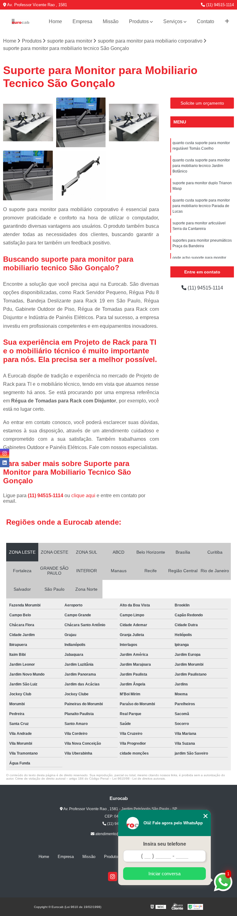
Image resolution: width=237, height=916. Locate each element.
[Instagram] (112, 876)
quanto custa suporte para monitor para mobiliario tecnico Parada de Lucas (201, 206)
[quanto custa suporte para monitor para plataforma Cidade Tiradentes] (28, 123)
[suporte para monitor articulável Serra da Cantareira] (81, 176)
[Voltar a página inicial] (20, 21)
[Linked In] (4, 462)
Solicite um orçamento (202, 103)
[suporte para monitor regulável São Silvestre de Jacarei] (28, 176)
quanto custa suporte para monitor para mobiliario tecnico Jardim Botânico (201, 165)
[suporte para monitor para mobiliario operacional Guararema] (81, 123)
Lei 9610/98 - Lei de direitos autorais (138, 778)
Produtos (139, 21)
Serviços (172, 21)
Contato (205, 21)
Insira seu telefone (164, 844)
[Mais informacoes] (227, 21)
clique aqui (83, 495)
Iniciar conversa (164, 873)
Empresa (82, 21)
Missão (110, 21)
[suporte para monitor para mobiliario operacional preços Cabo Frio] (134, 123)
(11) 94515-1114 (219, 4)
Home (55, 21)
